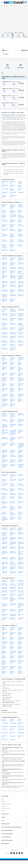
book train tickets (7, 114)
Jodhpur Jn (15, 84)
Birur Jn (4, 84)
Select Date (21, 83)
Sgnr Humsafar (5, 102)
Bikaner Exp (4, 95)
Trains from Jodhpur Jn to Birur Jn (9, 712)
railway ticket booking (17, 153)
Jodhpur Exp (5, 81)
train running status (16, 119)
